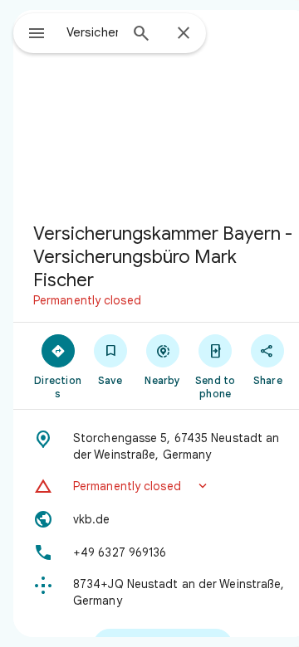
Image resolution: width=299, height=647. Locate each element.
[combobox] (92, 32)
